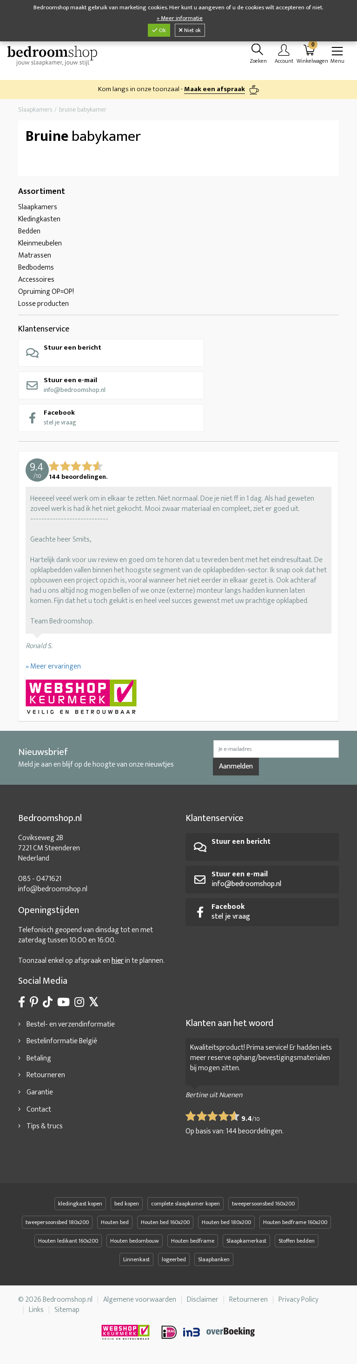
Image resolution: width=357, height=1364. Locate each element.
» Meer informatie (180, 18)
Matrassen (34, 255)
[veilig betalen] (208, 1332)
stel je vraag (60, 417)
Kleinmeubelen (40, 243)
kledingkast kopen (80, 1203)
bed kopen (126, 1203)
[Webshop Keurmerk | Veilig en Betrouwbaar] (178, 697)
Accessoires (36, 279)
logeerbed (174, 1259)
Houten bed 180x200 (226, 1222)
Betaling (38, 1058)
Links (36, 1310)
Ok (162, 30)
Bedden (29, 231)
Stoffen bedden (296, 1240)
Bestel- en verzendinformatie (70, 1024)
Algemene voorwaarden (139, 1299)
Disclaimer (202, 1299)
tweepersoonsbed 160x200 (263, 1203)
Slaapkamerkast (246, 1240)
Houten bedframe (192, 1240)
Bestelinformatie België (61, 1041)
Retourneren (45, 1075)
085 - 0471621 (39, 879)
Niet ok (192, 30)
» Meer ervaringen (53, 666)
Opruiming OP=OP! (46, 291)
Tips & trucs (44, 1126)
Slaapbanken (214, 1259)
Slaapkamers (37, 207)
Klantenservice (43, 329)
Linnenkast (136, 1259)
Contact (38, 1109)
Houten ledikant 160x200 (68, 1240)
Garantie (39, 1092)
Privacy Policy (298, 1299)
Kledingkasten (39, 219)
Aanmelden (236, 766)
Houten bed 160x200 (165, 1222)
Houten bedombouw (134, 1240)
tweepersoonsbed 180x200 (57, 1222)
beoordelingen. (255, 1131)
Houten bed (115, 1222)
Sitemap (66, 1310)
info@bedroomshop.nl (75, 384)
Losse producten (43, 304)
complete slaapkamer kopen (185, 1203)
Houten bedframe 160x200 (295, 1222)
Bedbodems (36, 267)
